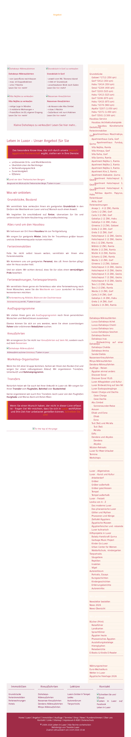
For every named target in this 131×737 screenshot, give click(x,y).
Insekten (96, 564)
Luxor (49, 14)
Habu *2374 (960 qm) (103, 105)
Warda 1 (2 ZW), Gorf (102, 260)
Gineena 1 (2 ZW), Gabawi (105, 263)
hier (19, 88)
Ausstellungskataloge (102, 642)
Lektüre (75, 686)
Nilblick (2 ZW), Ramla (103, 246)
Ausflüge (79, 14)
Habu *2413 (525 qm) (103, 94)
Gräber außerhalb (100, 484)
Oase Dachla (100, 399)
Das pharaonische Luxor (104, 509)
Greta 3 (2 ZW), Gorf (102, 232)
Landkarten (97, 628)
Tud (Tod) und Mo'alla (102, 423)
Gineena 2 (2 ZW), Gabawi (105, 225)
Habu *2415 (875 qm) (103, 101)
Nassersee (21, 343)
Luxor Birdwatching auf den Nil (107, 385)
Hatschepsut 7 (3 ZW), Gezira (107, 277)
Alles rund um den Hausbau (25, 224)
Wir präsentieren (100, 616)
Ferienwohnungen (99, 205)
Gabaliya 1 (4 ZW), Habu (104, 298)
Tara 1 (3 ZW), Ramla (102, 284)
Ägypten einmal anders (103, 371)
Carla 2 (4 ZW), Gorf (102, 294)
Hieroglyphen (98, 646)
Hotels (12, 704)
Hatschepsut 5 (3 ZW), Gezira (107, 274)
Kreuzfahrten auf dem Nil (54, 340)
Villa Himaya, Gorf (101, 150)
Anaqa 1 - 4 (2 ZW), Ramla (105, 208)
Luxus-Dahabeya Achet (103, 321)
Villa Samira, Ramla (101, 157)
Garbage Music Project (103, 540)
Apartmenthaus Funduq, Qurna (106, 143)
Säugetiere (97, 557)
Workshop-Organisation (23, 359)
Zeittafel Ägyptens (101, 519)
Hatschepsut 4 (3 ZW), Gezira (107, 270)
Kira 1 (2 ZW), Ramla (102, 242)
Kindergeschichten (101, 581)
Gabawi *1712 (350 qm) (104, 77)
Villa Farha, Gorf (100, 154)
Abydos (97, 444)
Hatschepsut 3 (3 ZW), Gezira (107, 267)
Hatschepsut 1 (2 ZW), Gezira (107, 236)
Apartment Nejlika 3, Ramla (105, 168)
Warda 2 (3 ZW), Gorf (102, 291)
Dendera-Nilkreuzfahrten (50, 704)
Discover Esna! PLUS (102, 378)
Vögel (94, 567)
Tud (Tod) (98, 426)
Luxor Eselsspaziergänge (104, 388)
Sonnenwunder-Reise (104, 406)
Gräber (95, 481)
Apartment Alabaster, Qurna (106, 175)
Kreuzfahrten (16, 333)
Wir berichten (98, 596)
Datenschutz (87, 720)
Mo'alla (97, 430)
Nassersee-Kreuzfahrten (49, 700)
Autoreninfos (98, 588)
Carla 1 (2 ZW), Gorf (102, 211)
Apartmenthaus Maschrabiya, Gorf (106, 135)
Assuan (95, 409)
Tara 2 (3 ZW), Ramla (102, 287)
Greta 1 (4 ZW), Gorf (102, 301)
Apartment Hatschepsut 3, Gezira (106, 184)
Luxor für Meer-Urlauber (102, 451)
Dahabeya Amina (100, 350)
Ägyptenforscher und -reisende (107, 526)
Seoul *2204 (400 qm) (103, 87)
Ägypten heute (99, 635)
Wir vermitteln (99, 68)
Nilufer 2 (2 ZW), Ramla (104, 249)
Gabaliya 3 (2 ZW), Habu (104, 222)
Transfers (13, 379)
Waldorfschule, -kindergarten (106, 550)
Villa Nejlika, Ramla (101, 147)
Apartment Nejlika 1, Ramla (105, 161)
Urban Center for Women (104, 547)
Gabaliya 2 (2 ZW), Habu (104, 218)
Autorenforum (74, 700)
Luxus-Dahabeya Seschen (105, 332)
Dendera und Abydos (102, 437)
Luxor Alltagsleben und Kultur (107, 381)
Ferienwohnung (13, 302)
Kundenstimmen (105, 14)
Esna (96, 420)
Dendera (98, 440)
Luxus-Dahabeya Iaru (102, 328)
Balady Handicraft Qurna (104, 536)
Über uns (118, 14)
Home (43, 14)
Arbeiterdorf (98, 478)
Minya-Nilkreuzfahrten (49, 707)
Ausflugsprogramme (21, 308)
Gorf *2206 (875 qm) (102, 98)
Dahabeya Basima (101, 335)
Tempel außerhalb (101, 495)
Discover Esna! (99, 375)
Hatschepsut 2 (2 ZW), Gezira (107, 239)
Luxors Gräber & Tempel (78, 694)
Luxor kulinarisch (100, 529)
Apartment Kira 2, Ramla (104, 171)
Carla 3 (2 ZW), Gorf (102, 215)
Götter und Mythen (101, 512)
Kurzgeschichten (100, 578)
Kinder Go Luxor (100, 543)
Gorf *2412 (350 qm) (102, 81)
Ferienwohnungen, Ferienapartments (32, 279)
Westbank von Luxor (50, 289)
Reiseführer (97, 625)
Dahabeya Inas (99, 339)
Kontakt (16, 39)
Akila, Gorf (97, 201)
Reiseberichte (98, 649)
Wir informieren (99, 465)
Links (49, 720)
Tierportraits (73, 704)
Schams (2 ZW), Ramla (103, 256)
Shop (86, 14)
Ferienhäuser (96, 198)
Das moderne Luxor (101, 505)
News (93, 14)
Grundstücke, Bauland (22, 199)
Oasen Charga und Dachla (105, 392)
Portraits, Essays (100, 574)
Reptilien (96, 560)
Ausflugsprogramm (46, 315)
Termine (68, 717)
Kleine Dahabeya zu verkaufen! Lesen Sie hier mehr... (45, 125)
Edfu (94, 433)
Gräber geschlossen (102, 488)
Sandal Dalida (99, 354)
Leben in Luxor (22, 14)
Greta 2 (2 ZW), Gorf (102, 229)
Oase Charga (100, 395)
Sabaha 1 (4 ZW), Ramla (104, 305)
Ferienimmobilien (19, 246)
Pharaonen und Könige (103, 516)
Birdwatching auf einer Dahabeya (106, 343)
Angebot (57, 14)
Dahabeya (30, 352)
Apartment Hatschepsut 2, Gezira (106, 179)
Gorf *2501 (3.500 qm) (103, 115)
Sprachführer (98, 632)
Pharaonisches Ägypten (103, 639)
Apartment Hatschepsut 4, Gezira (106, 189)
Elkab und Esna (99, 412)
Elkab (96, 416)
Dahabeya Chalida (101, 347)
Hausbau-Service (98, 119)
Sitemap (57, 720)
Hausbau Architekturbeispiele (107, 122)
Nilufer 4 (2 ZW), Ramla (104, 253)
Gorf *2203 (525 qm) (102, 91)
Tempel (95, 491)
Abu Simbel (97, 402)
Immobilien (68, 14)
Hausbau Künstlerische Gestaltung (106, 127)
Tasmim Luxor (72, 727)
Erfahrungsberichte (101, 585)
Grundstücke (96, 74)
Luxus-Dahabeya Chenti (104, 325)
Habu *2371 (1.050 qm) (104, 112)
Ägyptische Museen (101, 522)
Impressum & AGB (71, 720)
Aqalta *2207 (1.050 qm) (104, 108)
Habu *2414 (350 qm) (103, 84)
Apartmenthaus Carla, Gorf (105, 139)
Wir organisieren (100, 313)
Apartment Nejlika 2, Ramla (105, 164)
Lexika (70, 697)
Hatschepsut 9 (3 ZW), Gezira (107, 281)
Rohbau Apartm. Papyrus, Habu (106, 194)
